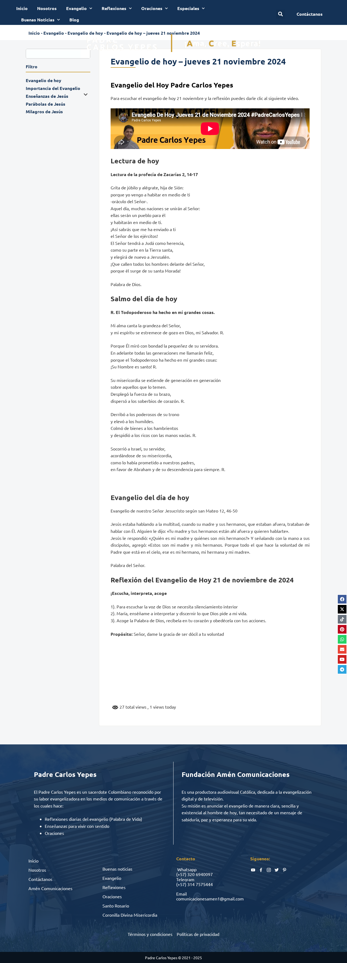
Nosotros (47, 8)
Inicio (22, 8)
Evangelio (76, 8)
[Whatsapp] (342, 639)
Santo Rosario (115, 905)
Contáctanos (40, 879)
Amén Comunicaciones (50, 888)
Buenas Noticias (37, 19)
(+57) (181, 874)
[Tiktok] (342, 619)
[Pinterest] (342, 629)
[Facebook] (342, 599)
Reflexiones (114, 8)
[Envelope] (342, 649)
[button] (280, 14)
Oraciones (151, 8)
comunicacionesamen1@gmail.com (210, 898)
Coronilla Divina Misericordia (129, 914)
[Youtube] (342, 659)
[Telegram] (342, 669)
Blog (74, 19)
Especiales (188, 8)
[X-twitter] (342, 609)
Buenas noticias (117, 868)
